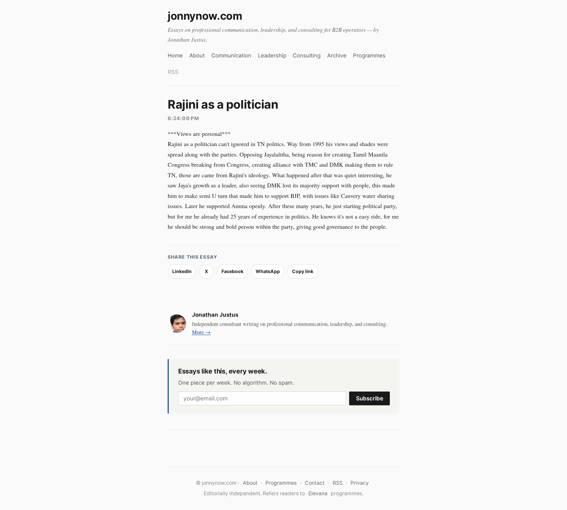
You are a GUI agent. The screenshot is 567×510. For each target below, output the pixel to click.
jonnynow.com (205, 16)
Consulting (307, 55)
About (197, 55)
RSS (173, 72)
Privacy (359, 483)
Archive (336, 55)
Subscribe (369, 398)
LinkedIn (182, 271)
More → (201, 332)
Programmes (369, 55)
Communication (231, 55)
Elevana (317, 493)
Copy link (302, 271)
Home (175, 55)
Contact (315, 483)
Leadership (272, 55)
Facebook (232, 271)
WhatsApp (268, 271)
